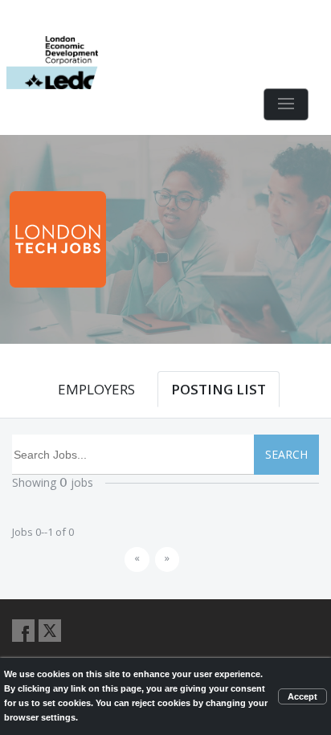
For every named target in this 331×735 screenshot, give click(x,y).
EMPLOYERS (96, 389)
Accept (302, 696)
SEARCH (286, 454)
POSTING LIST (218, 389)
